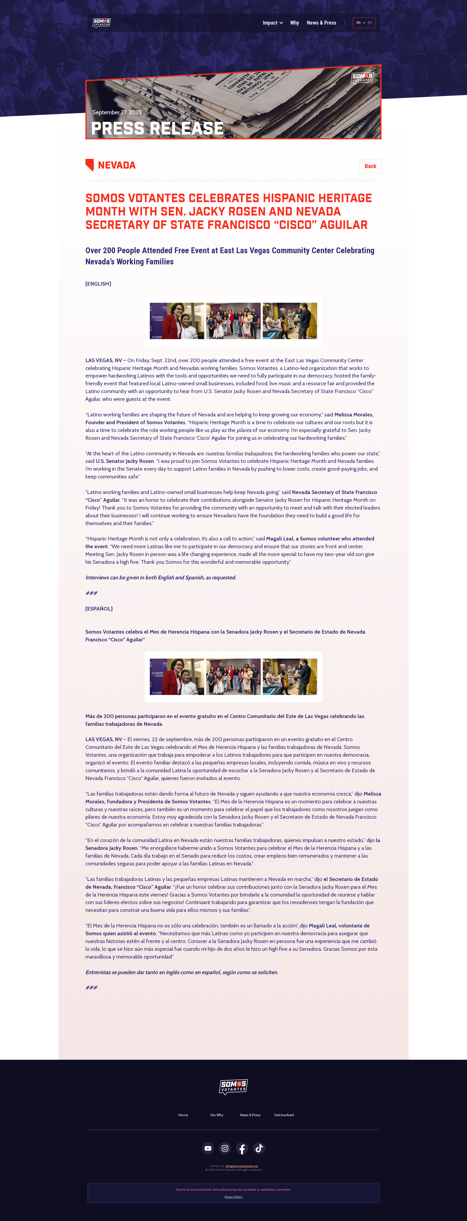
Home (183, 1115)
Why (294, 23)
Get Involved (284, 1115)
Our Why (216, 1115)
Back (370, 166)
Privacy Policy (233, 1197)
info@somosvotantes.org (241, 1166)
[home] (111, 23)
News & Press (321, 23)
